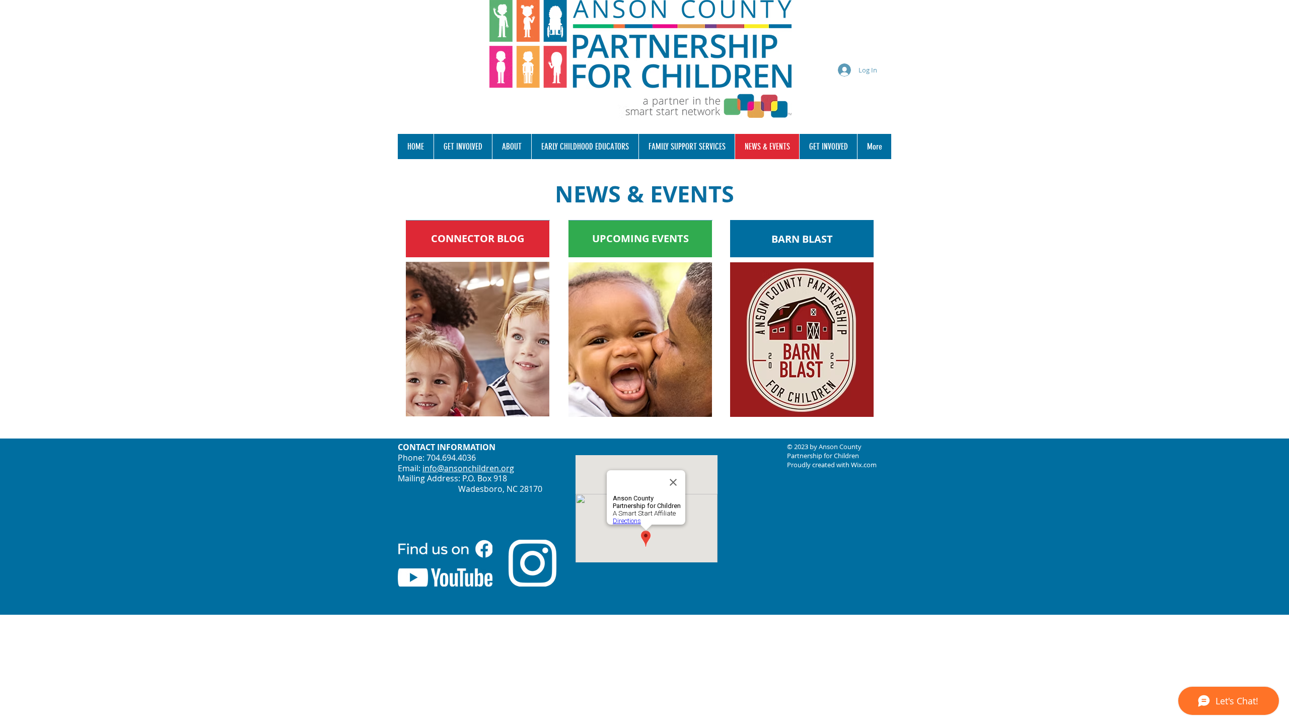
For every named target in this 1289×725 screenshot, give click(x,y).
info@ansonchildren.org (468, 468)
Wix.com (864, 464)
